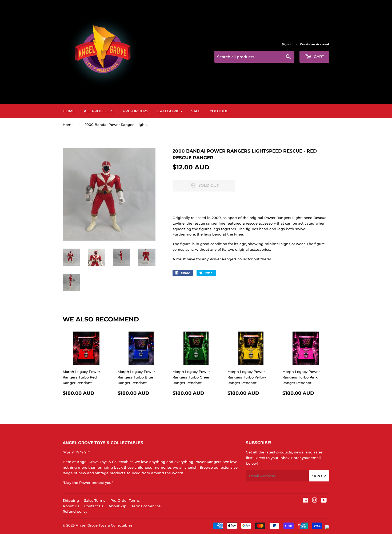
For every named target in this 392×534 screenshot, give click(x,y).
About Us (71, 506)
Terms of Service (146, 506)
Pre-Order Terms (125, 500)
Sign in (287, 44)
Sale (196, 111)
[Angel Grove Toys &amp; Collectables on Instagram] (314, 501)
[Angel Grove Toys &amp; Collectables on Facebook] (305, 501)
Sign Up (319, 476)
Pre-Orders (135, 111)
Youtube (219, 111)
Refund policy (75, 511)
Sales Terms (94, 500)
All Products (99, 111)
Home (69, 111)
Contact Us (93, 506)
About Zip (117, 506)
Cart (318, 56)
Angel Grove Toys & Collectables (104, 525)
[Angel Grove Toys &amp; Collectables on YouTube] (324, 501)
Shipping (71, 500)
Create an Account (314, 44)
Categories (169, 111)
